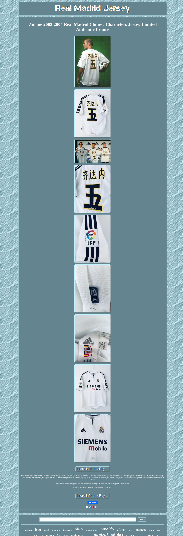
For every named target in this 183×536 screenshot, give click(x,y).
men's (131, 530)
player (121, 529)
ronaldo (107, 529)
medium (56, 530)
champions (92, 529)
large (158, 530)
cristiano (141, 529)
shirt (79, 528)
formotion (67, 530)
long (38, 529)
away (28, 529)
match (46, 530)
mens (151, 530)
